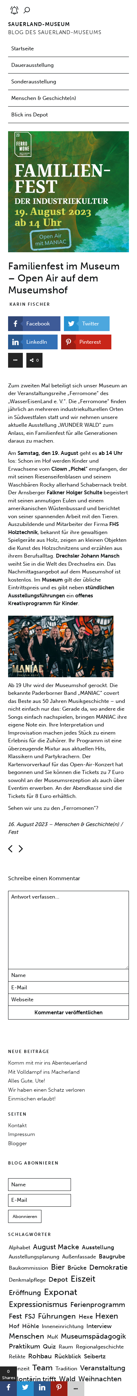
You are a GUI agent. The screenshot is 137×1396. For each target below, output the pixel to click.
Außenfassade (79, 1257)
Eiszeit (83, 1279)
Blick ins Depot (29, 115)
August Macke (56, 1247)
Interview (99, 1326)
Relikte (17, 1356)
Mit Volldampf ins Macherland (44, 1072)
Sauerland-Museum (39, 24)
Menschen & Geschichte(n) (43, 98)
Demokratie (108, 1267)
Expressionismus (38, 1304)
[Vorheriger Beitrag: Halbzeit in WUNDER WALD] (21, 848)
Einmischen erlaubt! (32, 1099)
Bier (58, 1267)
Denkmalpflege (27, 1280)
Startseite (22, 48)
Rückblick (67, 1356)
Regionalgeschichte (100, 1347)
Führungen (57, 1316)
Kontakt (17, 1125)
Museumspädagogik (93, 1336)
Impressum (21, 1134)
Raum (66, 1347)
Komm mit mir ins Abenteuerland (47, 1063)
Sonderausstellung (33, 81)
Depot (58, 1279)
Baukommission (28, 1268)
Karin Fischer (29, 304)
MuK (52, 1337)
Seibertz (95, 1356)
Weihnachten (100, 1378)
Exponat (60, 1292)
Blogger (17, 1143)
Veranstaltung (102, 1368)
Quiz (49, 1346)
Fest (13, 832)
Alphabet (19, 1247)
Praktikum (24, 1346)
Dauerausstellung (32, 65)
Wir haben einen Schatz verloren (46, 1090)
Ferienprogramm (97, 1304)
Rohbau (40, 1356)
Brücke (76, 1267)
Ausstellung (98, 1247)
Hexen (106, 1316)
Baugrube (112, 1256)
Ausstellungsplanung (34, 1257)
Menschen (26, 1336)
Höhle (30, 1326)
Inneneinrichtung (63, 1326)
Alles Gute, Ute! (26, 1081)
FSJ (30, 1316)
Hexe (86, 1316)
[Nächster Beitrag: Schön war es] (10, 848)
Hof (14, 1326)
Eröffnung (25, 1292)
